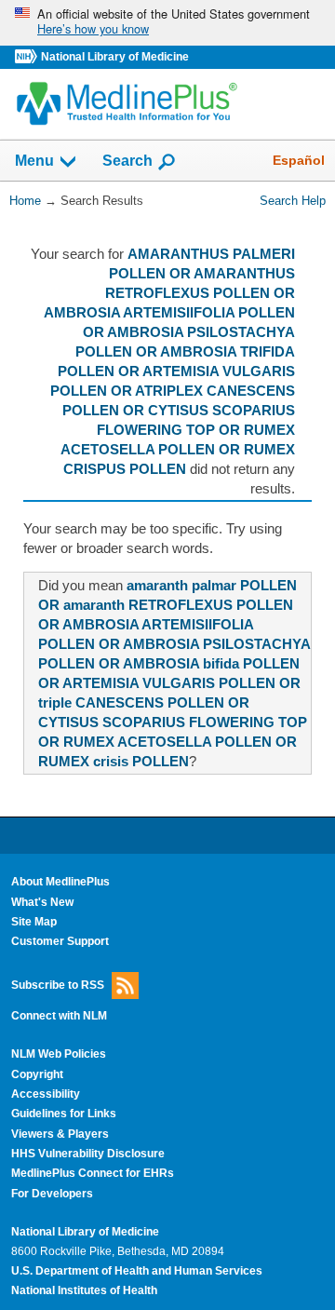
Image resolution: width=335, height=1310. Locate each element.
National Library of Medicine (115, 56)
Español (299, 160)
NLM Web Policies (58, 1053)
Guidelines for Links (63, 1113)
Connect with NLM (59, 1015)
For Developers (52, 1193)
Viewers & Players (60, 1134)
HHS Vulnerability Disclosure (88, 1153)
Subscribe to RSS (57, 984)
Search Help (293, 201)
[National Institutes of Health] (28, 57)
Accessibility (45, 1094)
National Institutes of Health (84, 1290)
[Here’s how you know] (167, 23)
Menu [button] (34, 161)
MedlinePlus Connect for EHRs (92, 1173)
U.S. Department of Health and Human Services (136, 1270)
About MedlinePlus (60, 881)
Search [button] (127, 160)
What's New (42, 902)
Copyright (37, 1074)
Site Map (34, 921)
